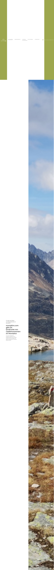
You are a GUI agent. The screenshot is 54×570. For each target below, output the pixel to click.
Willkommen (10, 39)
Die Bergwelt (37, 39)
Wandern (24, 39)
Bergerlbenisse (17, 39)
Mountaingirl (24, 40)
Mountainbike (30, 39)
